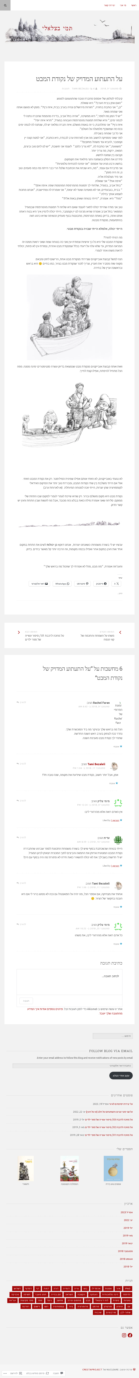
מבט (88, 1300)
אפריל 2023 (127, 1212)
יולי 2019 (128, 1228)
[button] (113, 1171)
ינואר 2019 (127, 1243)
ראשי (133, 5)
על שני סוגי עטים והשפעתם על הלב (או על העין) (109, 1111)
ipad (128, 1288)
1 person (115, 820)
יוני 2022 (128, 1220)
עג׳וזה (12, 1300)
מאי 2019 (128, 1235)
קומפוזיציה (58, 1306)
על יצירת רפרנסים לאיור (121, 1104)
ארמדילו (96, 1288)
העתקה (94, 1294)
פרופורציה (82, 1306)
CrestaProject (92, 1369)
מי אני (123, 5)
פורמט (96, 1306)
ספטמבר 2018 (125, 1251)
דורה (56, 1288)
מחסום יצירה (74, 1300)
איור (118, 1288)
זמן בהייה (56, 1294)
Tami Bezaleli (80, 88)
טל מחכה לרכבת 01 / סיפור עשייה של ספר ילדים (109, 1135)
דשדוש (17, 1288)
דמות (46, 1288)
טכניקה (15, 1294)
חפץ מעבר (40, 1294)
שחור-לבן (126, 1312)
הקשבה (81, 1294)
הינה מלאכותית (110, 1294)
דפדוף (28, 1288)
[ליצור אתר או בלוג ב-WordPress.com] (134, 1369)
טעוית (116, 1300)
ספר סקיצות (27, 1300)
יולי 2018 (128, 1266)
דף (37, 1288)
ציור (71, 1306)
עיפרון (119, 1306)
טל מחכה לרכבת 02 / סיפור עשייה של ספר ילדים (109, 1127)
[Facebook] (130, 1335)
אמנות (108, 1288)
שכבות (98, 1312)
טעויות (127, 1300)
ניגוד (49, 1300)
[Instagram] (124, 1335)
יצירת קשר (109, 5)
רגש (46, 1306)
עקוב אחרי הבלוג (121, 1075)
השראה (69, 1294)
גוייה (76, 1288)
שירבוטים (111, 1312)
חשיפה (27, 1294)
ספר (40, 1300)
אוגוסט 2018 (126, 1259)
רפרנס (25, 1306)
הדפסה (127, 1294)
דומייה (66, 1288)
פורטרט (108, 1306)
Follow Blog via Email (111, 1051)
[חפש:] (113, 1036)
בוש (85, 1288)
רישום (37, 1306)
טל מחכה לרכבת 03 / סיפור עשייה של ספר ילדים (109, 1119)
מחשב (59, 1300)
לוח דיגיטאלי (101, 1300)
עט (129, 1306)
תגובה (26, 1000)
